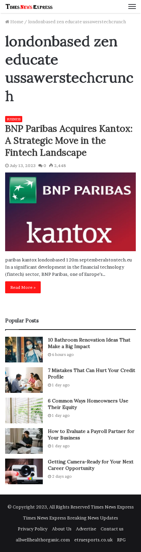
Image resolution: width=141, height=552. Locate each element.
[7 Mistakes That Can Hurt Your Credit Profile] (24, 380)
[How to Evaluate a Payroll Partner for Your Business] (24, 441)
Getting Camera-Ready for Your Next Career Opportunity (90, 465)
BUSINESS (14, 119)
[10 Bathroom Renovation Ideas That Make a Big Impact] (24, 349)
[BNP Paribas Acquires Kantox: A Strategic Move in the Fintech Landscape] (70, 211)
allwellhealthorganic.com (43, 539)
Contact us (112, 528)
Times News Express (112, 507)
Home (16, 21)
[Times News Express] (29, 6)
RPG (121, 539)
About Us (62, 528)
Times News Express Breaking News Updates (70, 518)
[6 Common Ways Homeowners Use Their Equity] (24, 410)
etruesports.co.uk (93, 539)
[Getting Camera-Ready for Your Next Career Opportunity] (24, 471)
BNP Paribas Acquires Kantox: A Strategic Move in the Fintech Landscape (69, 140)
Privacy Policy (33, 528)
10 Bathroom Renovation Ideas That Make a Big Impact (89, 343)
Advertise (86, 528)
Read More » (23, 287)
